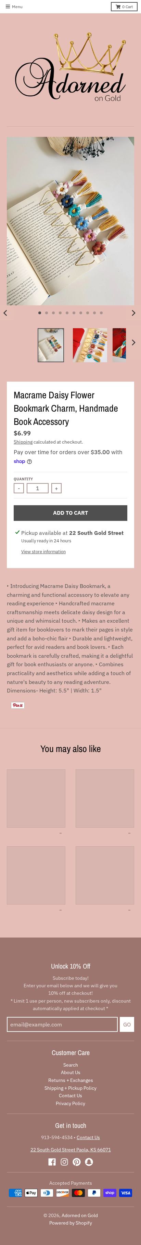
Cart (127, 6)
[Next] (133, 312)
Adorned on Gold (80, 1215)
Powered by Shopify (70, 1223)
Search (70, 1065)
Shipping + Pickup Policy (70, 1088)
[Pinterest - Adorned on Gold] (77, 1162)
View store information (43, 552)
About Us (70, 1072)
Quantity (23, 479)
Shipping (23, 442)
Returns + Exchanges (70, 1080)
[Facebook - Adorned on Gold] (52, 1162)
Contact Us (70, 1095)
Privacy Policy (70, 1103)
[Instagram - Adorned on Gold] (64, 1162)
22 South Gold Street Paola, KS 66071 (70, 1150)
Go (127, 1024)
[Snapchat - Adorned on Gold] (89, 1162)
